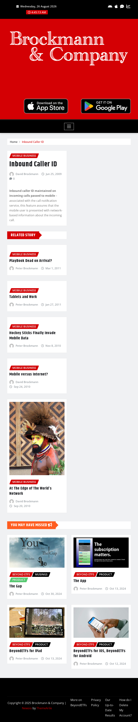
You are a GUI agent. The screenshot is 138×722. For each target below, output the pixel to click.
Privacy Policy (96, 702)
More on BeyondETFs (78, 702)
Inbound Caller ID (33, 142)
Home (14, 142)
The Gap (15, 586)
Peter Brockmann (27, 268)
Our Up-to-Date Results (110, 707)
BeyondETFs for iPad (25, 651)
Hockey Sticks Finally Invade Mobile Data (32, 335)
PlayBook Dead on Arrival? (30, 261)
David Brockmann (27, 174)
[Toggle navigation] (69, 126)
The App (79, 581)
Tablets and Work (23, 297)
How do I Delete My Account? (125, 707)
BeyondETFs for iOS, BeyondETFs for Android (99, 653)
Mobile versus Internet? (28, 374)
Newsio (27, 708)
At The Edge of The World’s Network (30, 491)
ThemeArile (44, 708)
